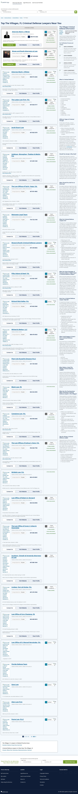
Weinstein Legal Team (19, 215)
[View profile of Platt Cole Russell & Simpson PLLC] (6, 364)
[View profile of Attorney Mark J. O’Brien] (7, 34)
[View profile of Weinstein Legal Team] (6, 220)
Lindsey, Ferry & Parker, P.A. (22, 587)
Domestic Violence (6, 745)
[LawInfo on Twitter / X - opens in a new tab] (65, 772)
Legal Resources (27, 2)
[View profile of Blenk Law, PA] (6, 392)
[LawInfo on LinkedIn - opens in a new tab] (75, 772)
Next (34, 736)
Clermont (29, 750)
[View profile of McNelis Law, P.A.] (6, 477)
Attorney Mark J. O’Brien (21, 32)
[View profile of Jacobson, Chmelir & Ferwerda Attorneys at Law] (6, 563)
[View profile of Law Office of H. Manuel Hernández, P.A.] (6, 649)
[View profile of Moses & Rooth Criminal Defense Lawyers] (6, 249)
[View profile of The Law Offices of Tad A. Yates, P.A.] (6, 192)
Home (2, 17)
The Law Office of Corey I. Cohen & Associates (24, 527)
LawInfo (22, 769)
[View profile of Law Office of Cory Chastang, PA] (6, 620)
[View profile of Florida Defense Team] (6, 670)
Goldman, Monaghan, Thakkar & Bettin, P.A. (26, 155)
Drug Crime (14, 745)
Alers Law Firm (17, 702)
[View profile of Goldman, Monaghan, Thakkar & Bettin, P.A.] (6, 161)
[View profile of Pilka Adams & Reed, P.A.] (6, 278)
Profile (36, 45)
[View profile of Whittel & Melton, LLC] (6, 335)
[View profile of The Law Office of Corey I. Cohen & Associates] (6, 532)
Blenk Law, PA (17, 387)
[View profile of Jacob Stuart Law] (6, 132)
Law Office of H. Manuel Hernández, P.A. (26, 642)
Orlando (4, 750)
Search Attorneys (70, 762)
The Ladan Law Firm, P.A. (21, 100)
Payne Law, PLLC (18, 719)
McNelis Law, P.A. (18, 472)
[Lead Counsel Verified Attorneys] (61, 32)
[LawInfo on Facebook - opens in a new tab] (60, 772)
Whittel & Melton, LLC (19, 329)
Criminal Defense (15, 17)
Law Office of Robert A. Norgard (23, 498)
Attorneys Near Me (17, 2)
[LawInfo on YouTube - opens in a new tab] (70, 772)
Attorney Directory (7, 17)
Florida (21, 17)
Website (23, 45)
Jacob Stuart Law (18, 127)
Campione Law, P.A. (19, 414)
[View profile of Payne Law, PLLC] (6, 724)
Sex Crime (19, 745)
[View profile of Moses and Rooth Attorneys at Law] (7, 54)
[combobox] (19, 12)
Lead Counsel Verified (37, 2)
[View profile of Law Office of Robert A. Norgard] (6, 503)
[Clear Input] (36, 12)
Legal (41, 769)
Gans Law (15, 684)
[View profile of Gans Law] (6, 689)
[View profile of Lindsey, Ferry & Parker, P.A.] (6, 593)
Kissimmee (15, 750)
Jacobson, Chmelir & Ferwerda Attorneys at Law (26, 556)
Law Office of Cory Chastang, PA (23, 614)
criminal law (69, 146)
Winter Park (9, 750)
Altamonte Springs (22, 750)
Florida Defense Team (19, 664)
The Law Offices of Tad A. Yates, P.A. (24, 186)
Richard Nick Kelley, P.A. (20, 301)
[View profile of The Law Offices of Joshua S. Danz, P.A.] (6, 449)
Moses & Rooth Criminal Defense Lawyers (27, 243)
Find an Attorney (5, 769)
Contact (10, 45)
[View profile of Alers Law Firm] (6, 706)
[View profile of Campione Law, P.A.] (6, 419)
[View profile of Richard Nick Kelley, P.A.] (6, 307)
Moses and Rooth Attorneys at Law (24, 51)
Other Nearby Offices (6, 86)
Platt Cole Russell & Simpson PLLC (24, 359)
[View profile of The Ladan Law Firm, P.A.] (6, 105)
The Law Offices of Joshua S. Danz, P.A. (25, 443)
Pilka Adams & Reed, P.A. (20, 273)
